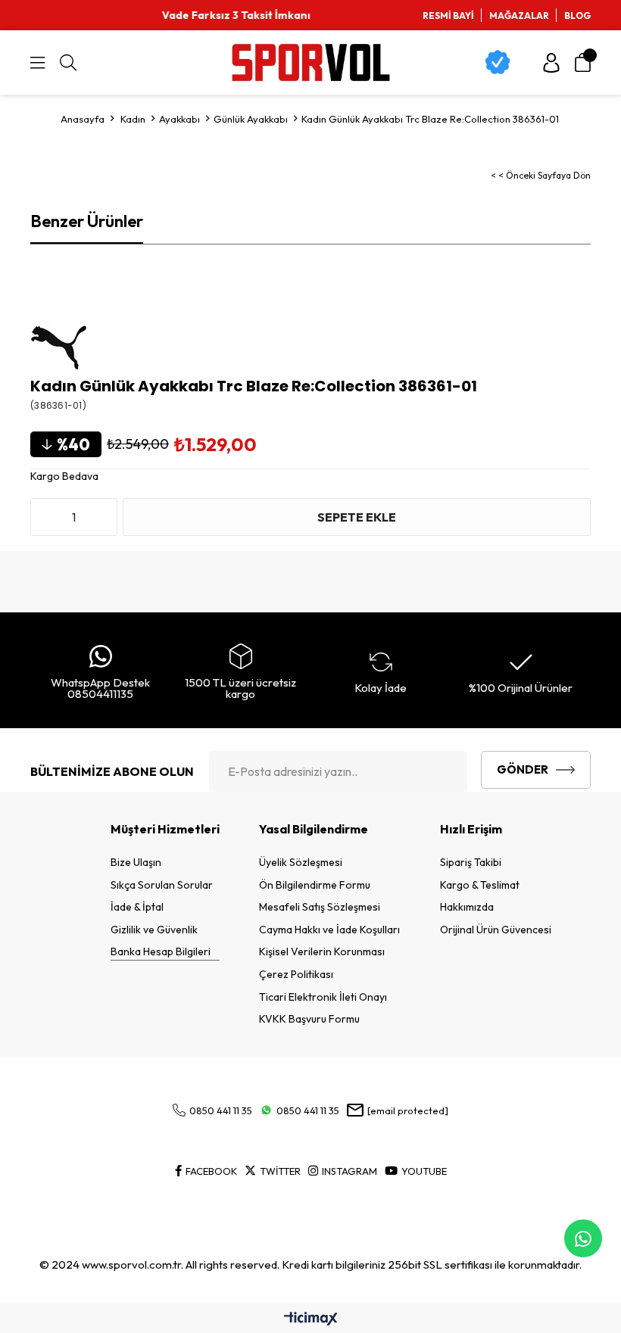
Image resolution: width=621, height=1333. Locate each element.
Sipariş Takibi (470, 862)
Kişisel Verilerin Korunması (322, 951)
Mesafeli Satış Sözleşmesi (319, 907)
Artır (102, 517)
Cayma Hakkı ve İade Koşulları (329, 929)
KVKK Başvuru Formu (309, 1019)
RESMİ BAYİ (448, 15)
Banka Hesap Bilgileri (161, 951)
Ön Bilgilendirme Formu (314, 885)
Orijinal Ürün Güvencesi (495, 929)
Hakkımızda (467, 907)
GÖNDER (522, 769)
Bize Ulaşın (136, 862)
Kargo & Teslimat (480, 885)
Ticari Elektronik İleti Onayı (323, 997)
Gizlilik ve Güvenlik (154, 929)
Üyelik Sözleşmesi (300, 862)
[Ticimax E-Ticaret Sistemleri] (311, 1319)
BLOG (577, 15)
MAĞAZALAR (519, 15)
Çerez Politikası (296, 974)
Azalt (45, 517)
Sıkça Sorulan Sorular (162, 885)
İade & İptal (137, 907)
